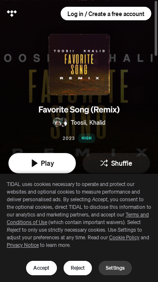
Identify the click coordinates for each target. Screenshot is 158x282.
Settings (115, 268)
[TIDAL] (12, 13)
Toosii (78, 122)
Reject (78, 268)
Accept (41, 268)
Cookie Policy (124, 237)
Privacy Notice (23, 245)
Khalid (97, 122)
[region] (79, 228)
